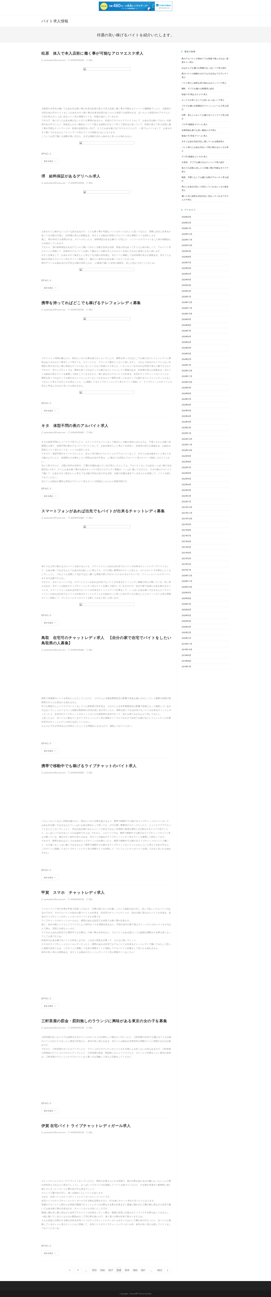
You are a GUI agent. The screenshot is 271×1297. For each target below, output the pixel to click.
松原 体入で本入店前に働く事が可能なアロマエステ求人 (92, 53)
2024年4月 (186, 347)
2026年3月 (186, 216)
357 (110, 1270)
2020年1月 (186, 638)
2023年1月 (186, 433)
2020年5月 (186, 615)
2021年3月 (186, 558)
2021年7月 (186, 535)
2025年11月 (187, 239)
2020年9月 (186, 592)
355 (94, 1270)
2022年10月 (187, 450)
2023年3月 (186, 421)
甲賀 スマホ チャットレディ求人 (73, 892)
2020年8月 (186, 598)
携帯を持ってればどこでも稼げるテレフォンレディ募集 (91, 302)
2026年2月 (186, 222)
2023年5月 (186, 410)
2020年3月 (186, 626)
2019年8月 (186, 660)
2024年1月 (186, 365)
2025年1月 (186, 296)
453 (159, 1270)
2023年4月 (186, 416)
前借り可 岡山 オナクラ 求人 (194, 94)
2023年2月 (186, 427)
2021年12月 (187, 507)
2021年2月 (186, 564)
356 (102, 1270)
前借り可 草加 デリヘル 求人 (194, 135)
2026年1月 (186, 228)
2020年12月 (187, 575)
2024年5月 (186, 342)
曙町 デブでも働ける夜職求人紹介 (198, 88)
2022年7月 (186, 467)
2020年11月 (187, 581)
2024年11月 (187, 308)
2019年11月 (187, 643)
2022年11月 (187, 444)
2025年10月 (187, 245)
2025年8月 (186, 256)
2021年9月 (186, 524)
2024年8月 (186, 325)
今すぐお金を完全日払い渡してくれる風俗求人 (203, 141)
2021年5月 (186, 547)
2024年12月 (187, 302)
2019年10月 (187, 649)
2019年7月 (186, 666)
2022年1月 (186, 501)
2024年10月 (187, 313)
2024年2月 (186, 359)
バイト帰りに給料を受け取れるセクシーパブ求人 (204, 82)
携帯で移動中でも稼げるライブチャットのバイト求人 (88, 765)
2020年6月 (186, 609)
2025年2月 (186, 291)
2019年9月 (186, 655)
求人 (91, 60)
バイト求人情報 (54, 20)
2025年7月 (186, 262)
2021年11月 (187, 512)
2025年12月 (187, 234)
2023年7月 (186, 399)
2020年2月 (186, 632)
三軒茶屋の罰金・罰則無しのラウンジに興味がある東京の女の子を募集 (104, 1020)
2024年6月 (186, 336)
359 (127, 1270)
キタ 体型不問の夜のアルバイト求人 (74, 425)
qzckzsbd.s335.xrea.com (54, 60)
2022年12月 (187, 438)
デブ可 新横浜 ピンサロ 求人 (194, 156)
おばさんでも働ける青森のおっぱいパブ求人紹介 (204, 67)
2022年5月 (186, 478)
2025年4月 (186, 279)
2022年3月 (186, 490)
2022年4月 (186, 484)
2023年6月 (186, 404)
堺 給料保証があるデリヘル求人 (70, 175)
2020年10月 (187, 586)
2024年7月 (186, 330)
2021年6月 (186, 541)
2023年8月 (186, 393)
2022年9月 (186, 456)
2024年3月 (186, 353)
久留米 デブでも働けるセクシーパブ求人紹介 (203, 162)
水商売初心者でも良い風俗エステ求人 (199, 130)
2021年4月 (186, 552)
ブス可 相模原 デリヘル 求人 (194, 124)
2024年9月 (186, 319)
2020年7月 (186, 604)
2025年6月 (186, 268)
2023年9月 (186, 387)
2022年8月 (186, 461)
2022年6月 (186, 473)
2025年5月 (186, 273)
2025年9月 (186, 251)
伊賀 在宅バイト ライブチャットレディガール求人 (86, 1125)
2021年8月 (186, 530)
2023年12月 (187, 370)
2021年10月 (187, 518)
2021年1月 (186, 569)
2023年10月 (187, 382)
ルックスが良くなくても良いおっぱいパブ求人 (203, 100)
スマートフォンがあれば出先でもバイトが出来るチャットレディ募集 (103, 510)
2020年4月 (186, 621)
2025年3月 (186, 285)
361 (143, 1270)
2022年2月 (186, 495)
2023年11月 (187, 376)
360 (135, 1270)
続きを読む (48, 161)
